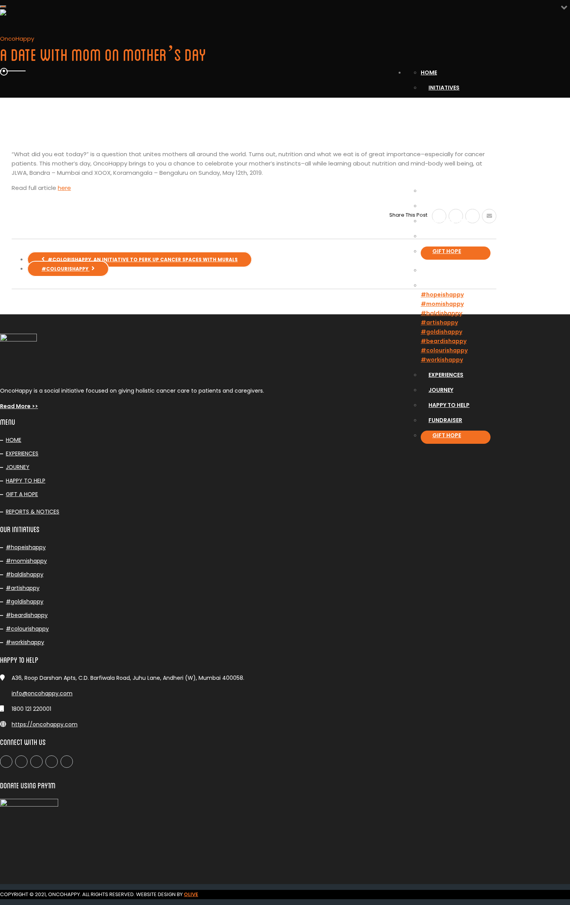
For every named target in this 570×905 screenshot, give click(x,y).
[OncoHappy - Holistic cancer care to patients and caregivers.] (242, 35)
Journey (440, 206)
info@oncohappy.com (42, 693)
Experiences (445, 191)
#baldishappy (441, 313)
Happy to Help (449, 221)
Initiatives (443, 87)
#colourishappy (444, 350)
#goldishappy (441, 332)
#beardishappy (443, 341)
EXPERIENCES (22, 453)
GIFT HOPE (446, 251)
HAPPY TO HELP (25, 480)
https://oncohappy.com (45, 724)
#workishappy (442, 360)
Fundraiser (445, 236)
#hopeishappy (442, 294)
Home (429, 72)
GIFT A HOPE (22, 494)
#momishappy (442, 304)
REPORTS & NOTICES (32, 511)
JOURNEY (17, 467)
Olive (191, 894)
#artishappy (439, 322)
